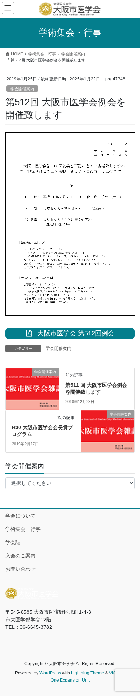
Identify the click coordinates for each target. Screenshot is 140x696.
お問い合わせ (20, 569)
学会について (20, 516)
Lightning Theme (87, 673)
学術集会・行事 (23, 529)
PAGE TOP (129, 668)
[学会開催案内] (32, 383)
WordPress (50, 673)
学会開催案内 (22, 89)
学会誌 (12, 542)
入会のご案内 (20, 555)
